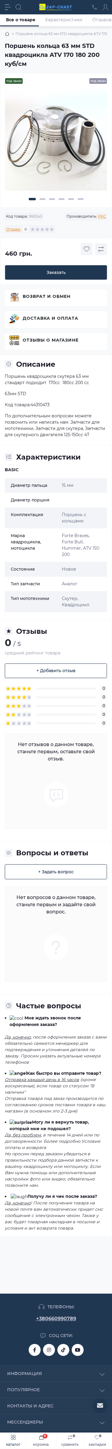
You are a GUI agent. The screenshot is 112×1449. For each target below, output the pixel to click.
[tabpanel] (56, 142)
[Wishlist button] (87, 249)
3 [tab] (52, 199)
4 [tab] (62, 199)
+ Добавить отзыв (56, 670)
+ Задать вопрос (56, 871)
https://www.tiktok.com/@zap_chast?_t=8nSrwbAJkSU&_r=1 (63, 1350)
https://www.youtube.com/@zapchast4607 (78, 1350)
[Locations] (95, 7)
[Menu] (8, 7)
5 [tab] (71, 199)
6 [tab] (81, 199)
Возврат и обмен (46, 296)
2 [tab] (42, 199)
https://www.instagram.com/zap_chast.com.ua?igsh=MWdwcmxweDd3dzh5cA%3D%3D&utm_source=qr (49, 1350)
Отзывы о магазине (51, 340)
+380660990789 (56, 1318)
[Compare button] (101, 249)
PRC (102, 216)
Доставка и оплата (50, 318)
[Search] (19, 7)
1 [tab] (32, 199)
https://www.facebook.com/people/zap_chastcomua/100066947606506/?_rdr (35, 1350)
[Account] (105, 7)
